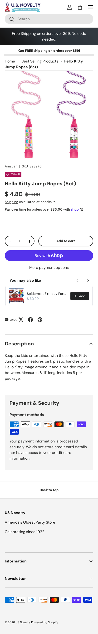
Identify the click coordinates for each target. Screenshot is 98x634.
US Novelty (23, 622)
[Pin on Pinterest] (40, 319)
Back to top (49, 490)
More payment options (49, 267)
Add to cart (65, 241)
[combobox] (49, 19)
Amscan (11, 166)
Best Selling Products (39, 61)
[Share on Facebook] (30, 319)
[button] (80, 7)
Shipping (11, 202)
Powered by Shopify (44, 622)
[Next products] (88, 280)
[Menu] (90, 7)
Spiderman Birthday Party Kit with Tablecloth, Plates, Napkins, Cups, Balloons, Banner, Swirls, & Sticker (47, 293)
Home (10, 61)
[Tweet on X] (21, 319)
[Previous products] (77, 280)
